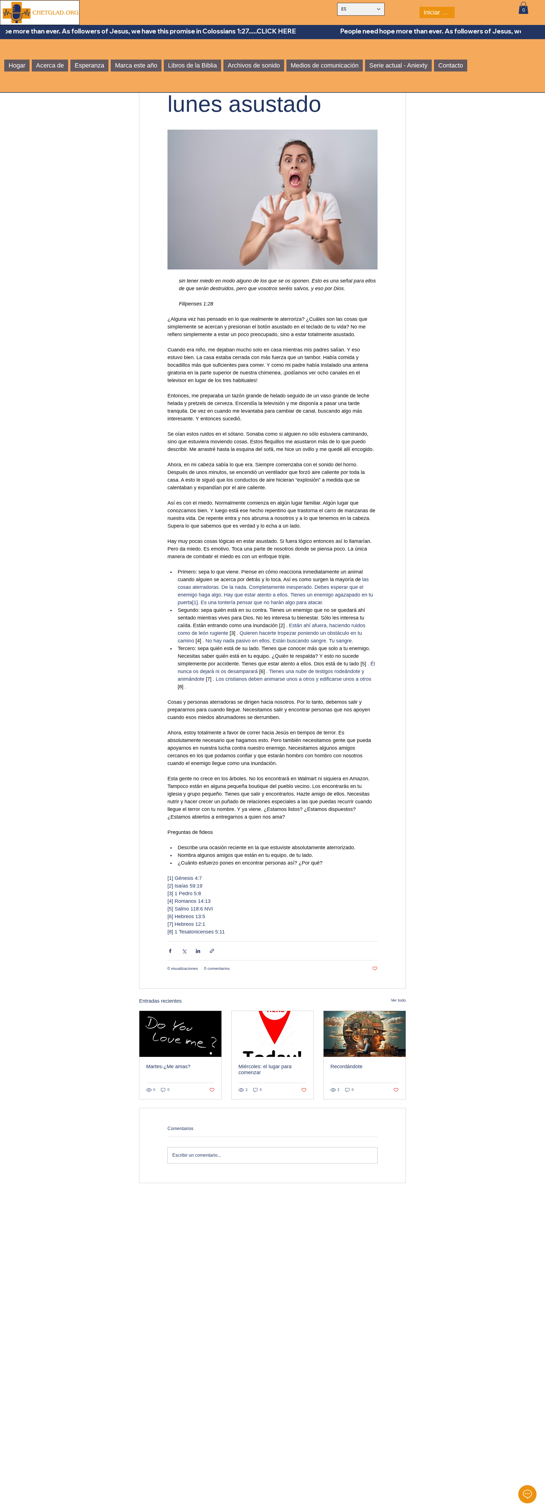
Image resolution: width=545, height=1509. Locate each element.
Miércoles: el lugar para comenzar (265, 1069)
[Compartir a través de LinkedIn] (198, 951)
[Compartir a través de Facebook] (170, 951)
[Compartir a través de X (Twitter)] (184, 951)
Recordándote (346, 1066)
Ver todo (398, 1000)
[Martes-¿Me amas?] (180, 1034)
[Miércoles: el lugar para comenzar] (273, 1034)
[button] (523, 8)
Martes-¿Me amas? (168, 1066)
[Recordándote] (365, 1034)
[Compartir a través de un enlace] (212, 951)
